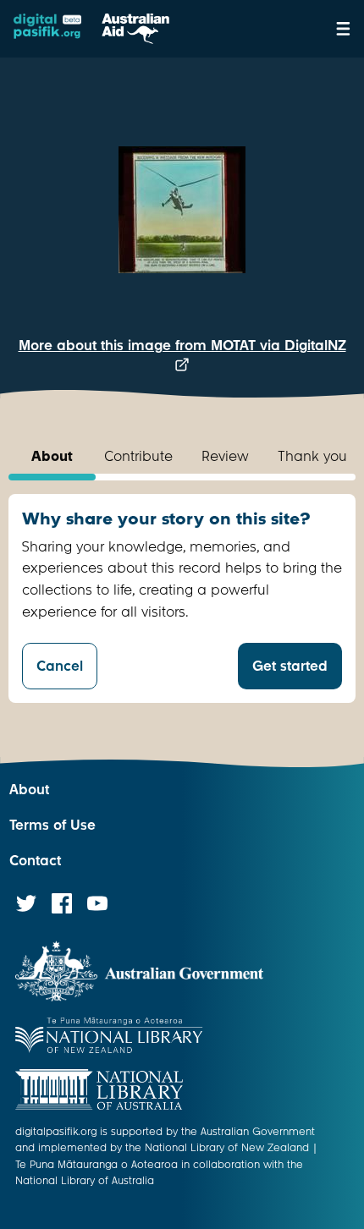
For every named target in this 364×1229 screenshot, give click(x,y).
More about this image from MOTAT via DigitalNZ (182, 345)
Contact (35, 861)
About (29, 789)
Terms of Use (52, 825)
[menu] (343, 28)
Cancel (59, 666)
